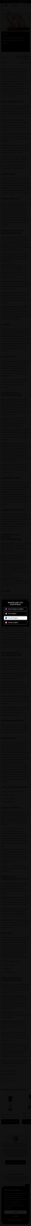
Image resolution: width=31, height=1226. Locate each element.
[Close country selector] (28, 600)
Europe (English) (13, 618)
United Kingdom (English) (15, 609)
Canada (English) (13, 622)
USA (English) (12, 613)
